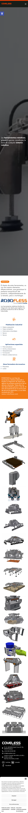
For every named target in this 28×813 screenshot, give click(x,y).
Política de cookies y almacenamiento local (6, 809)
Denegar (14, 800)
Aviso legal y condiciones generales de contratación (21, 809)
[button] (2, 14)
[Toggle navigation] (22, 4)
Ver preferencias (14, 804)
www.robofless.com (10, 394)
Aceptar (14, 796)
